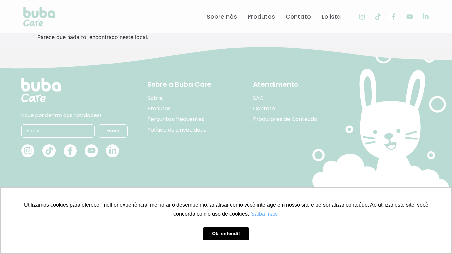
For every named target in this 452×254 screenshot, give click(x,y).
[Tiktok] (378, 16)
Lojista (331, 17)
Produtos (261, 17)
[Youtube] (409, 16)
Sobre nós (222, 17)
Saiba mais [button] (264, 214)
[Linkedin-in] (425, 16)
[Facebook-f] (393, 16)
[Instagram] (362, 16)
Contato (298, 17)
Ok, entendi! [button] (226, 233)
